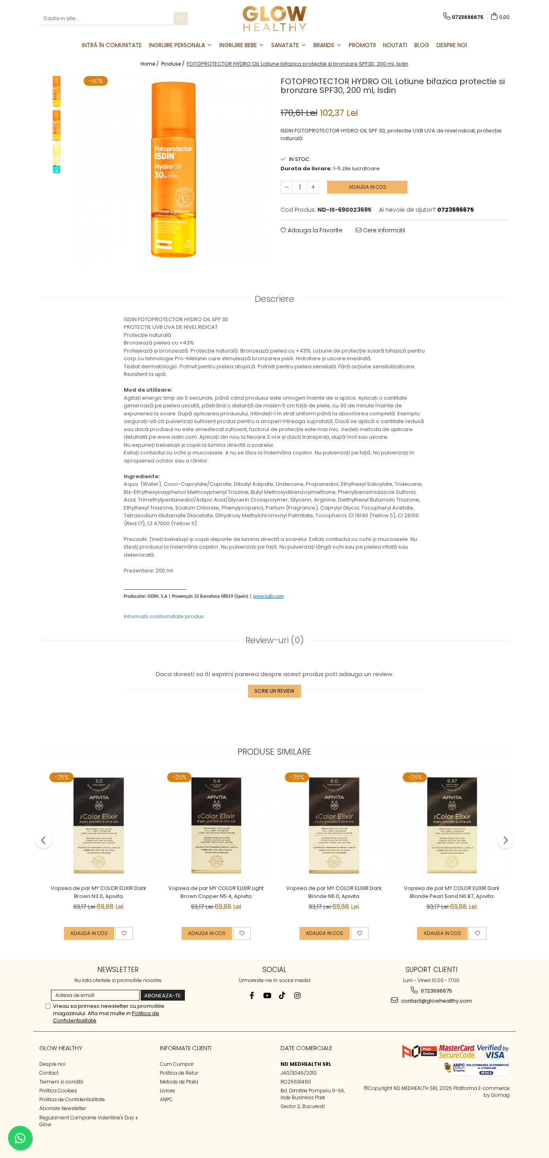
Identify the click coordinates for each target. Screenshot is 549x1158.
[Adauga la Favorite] (124, 933)
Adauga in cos (367, 187)
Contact (49, 1072)
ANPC (166, 1099)
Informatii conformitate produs (164, 616)
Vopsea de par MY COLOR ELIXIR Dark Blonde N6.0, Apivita (334, 892)
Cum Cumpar (177, 1064)
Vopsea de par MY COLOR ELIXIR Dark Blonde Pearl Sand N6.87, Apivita (452, 892)
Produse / (173, 63)
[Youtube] (267, 996)
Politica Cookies (58, 1090)
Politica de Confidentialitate (72, 1099)
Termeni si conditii (61, 1081)
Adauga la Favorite (314, 230)
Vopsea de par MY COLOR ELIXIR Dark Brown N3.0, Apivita (98, 892)
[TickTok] (282, 996)
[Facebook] (252, 996)
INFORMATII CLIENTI (185, 1048)
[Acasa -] (274, 18)
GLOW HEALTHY (60, 1048)
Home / (150, 63)
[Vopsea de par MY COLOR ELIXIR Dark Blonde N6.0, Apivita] (334, 825)
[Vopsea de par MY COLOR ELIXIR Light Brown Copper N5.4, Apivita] (216, 825)
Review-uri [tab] (275, 640)
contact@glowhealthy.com (436, 1001)
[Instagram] (298, 996)
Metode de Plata (179, 1081)
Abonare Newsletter (62, 1108)
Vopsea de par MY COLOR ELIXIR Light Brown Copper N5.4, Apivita (216, 892)
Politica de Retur (179, 1072)
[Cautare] (181, 18)
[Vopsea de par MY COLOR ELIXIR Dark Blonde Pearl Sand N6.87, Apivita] (451, 825)
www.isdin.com (268, 596)
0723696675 (436, 991)
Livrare (167, 1090)
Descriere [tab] (274, 299)
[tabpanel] (173, 169)
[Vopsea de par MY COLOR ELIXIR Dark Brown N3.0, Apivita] (98, 825)
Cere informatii (383, 230)
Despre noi (52, 1064)
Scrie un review (274, 690)
